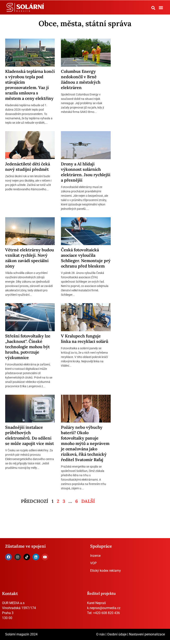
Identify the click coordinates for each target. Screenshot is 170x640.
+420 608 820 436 (106, 613)
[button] (153, 7)
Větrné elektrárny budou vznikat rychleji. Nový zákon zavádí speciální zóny (29, 258)
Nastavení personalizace (147, 634)
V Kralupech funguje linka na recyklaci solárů (84, 338)
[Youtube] (45, 557)
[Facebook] (8, 557)
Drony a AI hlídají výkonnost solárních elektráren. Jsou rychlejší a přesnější (85, 172)
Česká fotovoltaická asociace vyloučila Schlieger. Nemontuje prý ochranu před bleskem (85, 258)
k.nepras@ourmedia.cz (103, 608)
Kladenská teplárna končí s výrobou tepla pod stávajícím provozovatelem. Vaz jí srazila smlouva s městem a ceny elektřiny (30, 85)
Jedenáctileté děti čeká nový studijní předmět (27, 166)
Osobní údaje (116, 634)
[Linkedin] (36, 557)
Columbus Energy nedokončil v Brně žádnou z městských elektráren (80, 79)
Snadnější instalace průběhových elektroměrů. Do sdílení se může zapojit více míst (29, 435)
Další (88, 501)
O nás (100, 634)
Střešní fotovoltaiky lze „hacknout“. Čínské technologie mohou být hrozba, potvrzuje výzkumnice (27, 346)
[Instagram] (17, 557)
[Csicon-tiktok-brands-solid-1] (26, 557)
